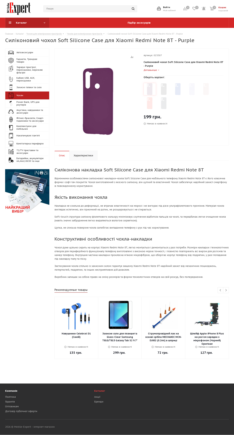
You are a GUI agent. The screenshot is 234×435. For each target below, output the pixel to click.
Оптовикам (12, 406)
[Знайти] (133, 8)
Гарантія (10, 401)
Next (226, 290)
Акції (97, 396)
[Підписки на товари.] (205, 9)
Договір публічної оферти (21, 411)
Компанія (11, 390)
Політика (10, 396)
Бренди (98, 401)
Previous (220, 290)
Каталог (99, 390)
